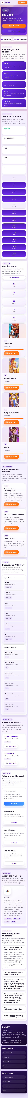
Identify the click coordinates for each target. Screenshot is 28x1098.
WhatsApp (14, 822)
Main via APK (12, 353)
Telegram (14, 804)
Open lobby (14, 277)
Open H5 (6, 1057)
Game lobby (6, 1061)
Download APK (22, 2)
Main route (14, 26)
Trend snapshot (8, 1077)
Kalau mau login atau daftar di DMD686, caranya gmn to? (13, 973)
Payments (6, 1066)
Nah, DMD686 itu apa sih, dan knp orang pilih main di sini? (13, 948)
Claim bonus (11, 504)
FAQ (4, 1090)
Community (6, 1086)
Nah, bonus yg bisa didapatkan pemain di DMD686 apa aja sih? (13, 1016)
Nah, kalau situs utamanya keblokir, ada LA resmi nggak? (13, 1008)
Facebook (14, 843)
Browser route (14, 31)
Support (14, 863)
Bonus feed (6, 1081)
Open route (11, 746)
